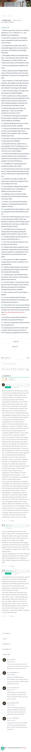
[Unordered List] (13, 369)
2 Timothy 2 (15, 718)
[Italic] (5, 369)
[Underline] (7, 369)
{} (21, 369)
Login (27, 358)
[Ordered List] (11, 369)
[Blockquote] (15, 369)
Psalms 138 (6, 654)
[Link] (19, 369)
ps (6, 385)
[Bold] (3, 369)
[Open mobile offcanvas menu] (2, 3)
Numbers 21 (6, 644)
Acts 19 (16, 341)
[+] (24, 369)
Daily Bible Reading (7, 22)
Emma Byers (7, 20)
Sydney (23, 748)
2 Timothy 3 (7, 633)
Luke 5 (5, 639)
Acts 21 (14, 346)
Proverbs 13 (6, 649)
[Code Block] (17, 369)
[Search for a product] (29, 3)
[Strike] (9, 369)
